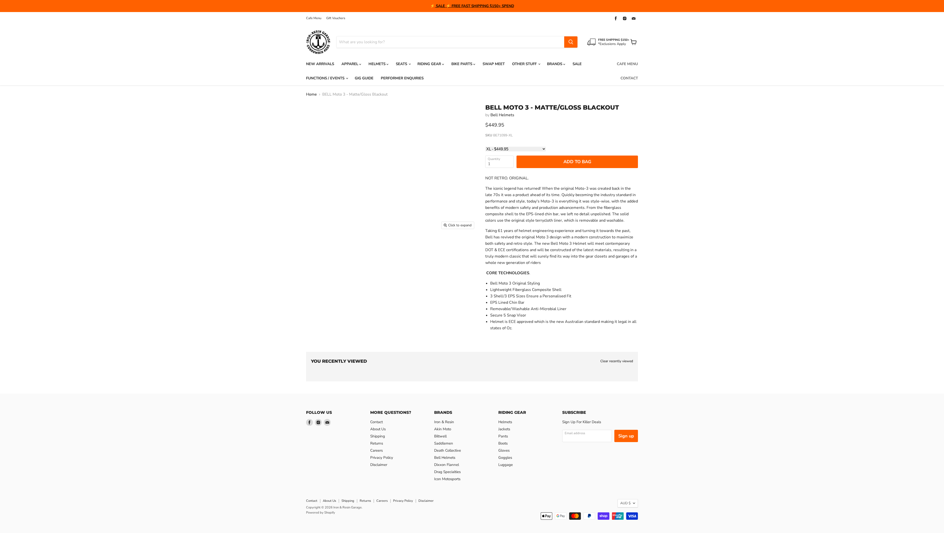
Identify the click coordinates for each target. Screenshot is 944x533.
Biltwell (440, 436)
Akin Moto (442, 429)
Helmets (377, 63)
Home (311, 94)
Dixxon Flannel (446, 464)
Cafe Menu (313, 18)
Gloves (504, 450)
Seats (402, 63)
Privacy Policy (381, 457)
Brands (555, 63)
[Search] (570, 42)
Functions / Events (325, 78)
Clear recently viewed (616, 361)
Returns (376, 443)
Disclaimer (378, 464)
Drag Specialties (447, 471)
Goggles (505, 457)
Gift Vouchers (335, 18)
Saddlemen (443, 443)
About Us (378, 429)
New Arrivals (320, 63)
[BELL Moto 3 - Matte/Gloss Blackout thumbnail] (315, 246)
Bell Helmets (502, 115)
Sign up (626, 436)
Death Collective (447, 450)
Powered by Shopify (320, 512)
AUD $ (625, 503)
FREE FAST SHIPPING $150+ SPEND (483, 5)
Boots (503, 443)
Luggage (505, 464)
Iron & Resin (444, 421)
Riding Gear (429, 63)
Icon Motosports (447, 478)
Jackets (504, 429)
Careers (376, 450)
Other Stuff (525, 63)
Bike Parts (462, 63)
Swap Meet (494, 63)
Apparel (350, 63)
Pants (503, 436)
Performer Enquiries (402, 78)
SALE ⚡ (443, 5)
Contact (629, 78)
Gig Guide (364, 78)
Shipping (377, 436)
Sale (577, 63)
